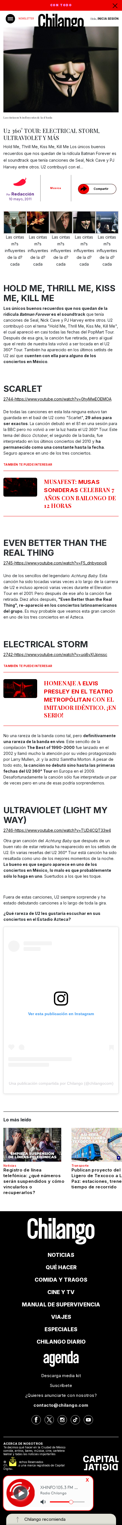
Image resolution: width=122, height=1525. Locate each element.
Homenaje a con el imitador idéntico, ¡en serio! (80, 699)
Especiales (61, 1329)
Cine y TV (61, 1292)
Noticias (9, 1165)
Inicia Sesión (108, 18)
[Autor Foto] (20, 182)
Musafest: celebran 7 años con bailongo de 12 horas (80, 493)
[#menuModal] (10, 18)
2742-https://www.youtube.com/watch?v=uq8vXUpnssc (55, 654)
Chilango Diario (61, 1342)
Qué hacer (61, 1267)
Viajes (61, 1317)
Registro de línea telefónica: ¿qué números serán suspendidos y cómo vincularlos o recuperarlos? (33, 1181)
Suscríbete (61, 1385)
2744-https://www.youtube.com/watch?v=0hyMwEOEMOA (57, 399)
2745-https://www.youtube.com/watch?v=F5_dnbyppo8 (55, 563)
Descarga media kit (61, 1375)
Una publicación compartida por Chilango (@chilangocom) (61, 1083)
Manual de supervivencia (61, 1304)
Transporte (80, 1165)
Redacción (22, 194)
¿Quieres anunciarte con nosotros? (61, 1395)
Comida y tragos (61, 1280)
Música (55, 188)
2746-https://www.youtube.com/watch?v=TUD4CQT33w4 (57, 830)
